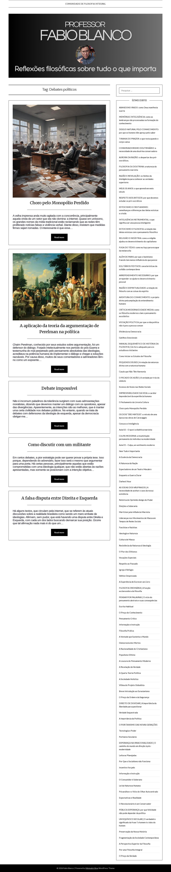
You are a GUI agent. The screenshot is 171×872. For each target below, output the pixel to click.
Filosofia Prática (126, 631)
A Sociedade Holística (128, 679)
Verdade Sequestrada (128, 712)
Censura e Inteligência (129, 423)
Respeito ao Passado (128, 563)
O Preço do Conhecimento (130, 612)
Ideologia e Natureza (128, 533)
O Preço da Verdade (128, 856)
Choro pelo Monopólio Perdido (59, 202)
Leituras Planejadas (128, 755)
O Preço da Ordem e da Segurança (134, 697)
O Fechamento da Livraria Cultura (134, 402)
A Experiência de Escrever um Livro (134, 582)
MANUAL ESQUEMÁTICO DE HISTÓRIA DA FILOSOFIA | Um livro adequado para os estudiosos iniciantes (139, 346)
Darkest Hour (125, 481)
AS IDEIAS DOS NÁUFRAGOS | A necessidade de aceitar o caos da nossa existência (136, 490)
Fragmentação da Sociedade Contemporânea (139, 838)
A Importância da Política (130, 718)
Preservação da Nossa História (133, 831)
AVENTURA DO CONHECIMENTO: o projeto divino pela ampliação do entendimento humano (139, 300)
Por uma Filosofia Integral (130, 850)
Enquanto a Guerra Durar (130, 475)
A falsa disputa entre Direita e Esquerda (59, 498)
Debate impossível (59, 388)
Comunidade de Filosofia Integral (85, 4)
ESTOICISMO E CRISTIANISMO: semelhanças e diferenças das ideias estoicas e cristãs (138, 210)
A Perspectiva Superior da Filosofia (134, 844)
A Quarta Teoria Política (130, 673)
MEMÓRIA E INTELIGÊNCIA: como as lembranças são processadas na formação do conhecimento (138, 120)
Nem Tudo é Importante (129, 451)
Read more (59, 237)
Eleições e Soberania (128, 506)
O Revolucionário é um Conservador (135, 804)
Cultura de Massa (127, 539)
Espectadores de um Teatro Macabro (135, 469)
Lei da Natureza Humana (130, 785)
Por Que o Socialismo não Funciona (134, 761)
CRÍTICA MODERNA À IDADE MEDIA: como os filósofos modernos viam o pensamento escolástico (139, 312)
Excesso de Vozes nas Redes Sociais (135, 387)
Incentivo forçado (127, 767)
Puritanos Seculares (128, 737)
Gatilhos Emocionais (128, 337)
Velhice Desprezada (128, 576)
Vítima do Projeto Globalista (131, 685)
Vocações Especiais (127, 557)
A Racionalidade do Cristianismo (133, 649)
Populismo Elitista (127, 655)
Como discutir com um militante (59, 444)
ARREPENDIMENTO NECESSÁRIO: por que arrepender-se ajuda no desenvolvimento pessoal (138, 278)
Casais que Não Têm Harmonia (132, 371)
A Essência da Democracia (130, 457)
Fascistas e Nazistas (128, 527)
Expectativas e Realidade (130, 798)
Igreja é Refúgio (126, 570)
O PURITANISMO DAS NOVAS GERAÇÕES (138, 724)
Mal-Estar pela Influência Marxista (134, 512)
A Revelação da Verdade (129, 667)
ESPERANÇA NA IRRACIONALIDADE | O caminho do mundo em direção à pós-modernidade (137, 746)
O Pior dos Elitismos (128, 551)
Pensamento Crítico (128, 618)
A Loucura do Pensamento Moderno (135, 661)
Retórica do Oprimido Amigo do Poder (136, 500)
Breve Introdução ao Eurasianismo (134, 691)
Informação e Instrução (129, 624)
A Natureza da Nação (128, 463)
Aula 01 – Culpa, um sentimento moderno (137, 445)
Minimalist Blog (92, 868)
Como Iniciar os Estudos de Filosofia (135, 356)
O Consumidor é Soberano (130, 779)
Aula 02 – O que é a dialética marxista (135, 429)
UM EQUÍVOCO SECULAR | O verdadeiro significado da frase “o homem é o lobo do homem (137, 822)
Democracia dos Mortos (130, 643)
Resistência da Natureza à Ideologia (135, 545)
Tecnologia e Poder (127, 730)
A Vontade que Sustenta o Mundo (133, 637)
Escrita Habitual (126, 606)
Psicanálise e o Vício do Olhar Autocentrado (138, 791)
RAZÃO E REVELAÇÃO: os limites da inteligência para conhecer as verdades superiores (136, 179)
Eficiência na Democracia (130, 331)
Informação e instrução (129, 773)
